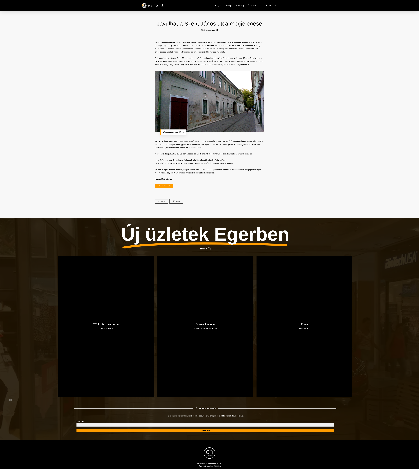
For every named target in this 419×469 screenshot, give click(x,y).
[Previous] (9, 400)
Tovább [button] (203, 249)
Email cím (80, 422)
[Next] (11, 400)
